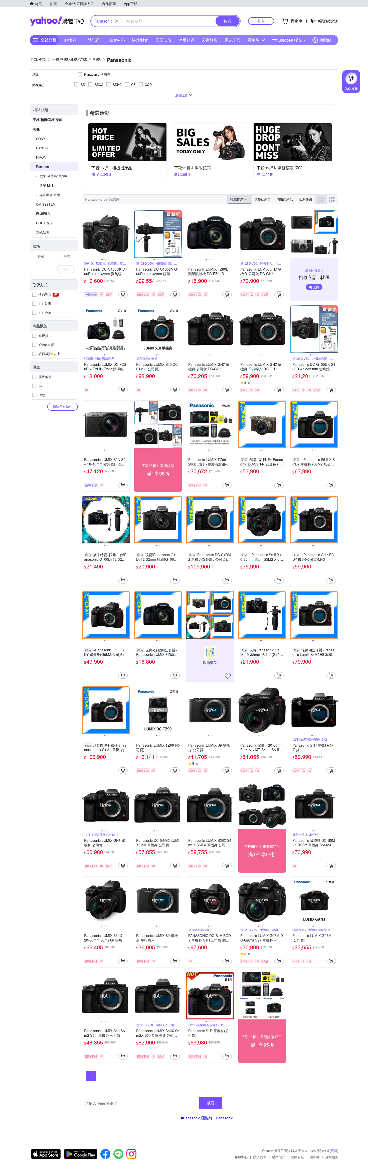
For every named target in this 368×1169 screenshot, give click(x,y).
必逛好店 (210, 40)
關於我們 (259, 1156)
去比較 (314, 287)
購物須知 (278, 1156)
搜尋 (211, 1102)
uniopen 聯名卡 (292, 40)
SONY (40, 138)
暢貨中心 (117, 40)
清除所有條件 (62, 406)
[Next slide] (126, 234)
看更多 (254, 40)
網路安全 (297, 1156)
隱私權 (314, 1156)
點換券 (70, 40)
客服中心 (241, 1156)
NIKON (41, 157)
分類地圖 (331, 1156)
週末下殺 (233, 40)
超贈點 (325, 40)
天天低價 (163, 40)
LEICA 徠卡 (44, 222)
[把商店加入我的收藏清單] (228, 676)
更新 (334, 1150)
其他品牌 (42, 232)
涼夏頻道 (186, 40)
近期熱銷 (305, 199)
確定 (66, 269)
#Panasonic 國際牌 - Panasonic (207, 1117)
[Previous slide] (85, 234)
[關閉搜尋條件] (117, 21)
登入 (261, 21)
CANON (42, 148)
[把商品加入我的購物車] (123, 294)
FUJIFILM (43, 213)
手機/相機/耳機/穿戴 (47, 119)
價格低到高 (262, 199)
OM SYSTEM (46, 204)
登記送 (94, 40)
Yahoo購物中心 (57, 21)
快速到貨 (140, 40)
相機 (36, 129)
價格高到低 (285, 199)
